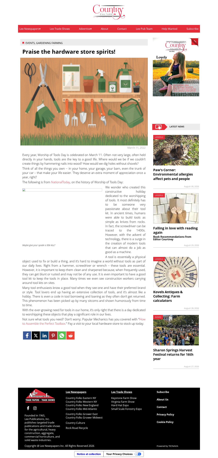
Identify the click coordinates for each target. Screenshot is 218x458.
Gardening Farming (49, 43)
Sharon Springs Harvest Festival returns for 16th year (173, 354)
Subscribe (193, 29)
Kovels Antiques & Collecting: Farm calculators (168, 296)
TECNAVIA (173, 446)
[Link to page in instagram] (35, 408)
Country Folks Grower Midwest (84, 417)
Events (30, 43)
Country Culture (75, 423)
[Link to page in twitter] (36, 335)
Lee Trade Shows (60, 29)
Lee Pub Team (144, 29)
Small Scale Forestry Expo (126, 409)
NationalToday (60, 182)
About (104, 29)
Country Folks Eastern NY (81, 398)
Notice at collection (89, 454)
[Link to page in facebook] (27, 335)
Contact (122, 29)
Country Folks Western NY (81, 401)
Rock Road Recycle (77, 428)
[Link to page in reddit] (70, 335)
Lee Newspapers (29, 29)
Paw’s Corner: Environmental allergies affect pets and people (173, 174)
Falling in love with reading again (175, 230)
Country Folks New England (82, 405)
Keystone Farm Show (123, 398)
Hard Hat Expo (120, 405)
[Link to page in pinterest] (53, 335)
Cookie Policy (165, 422)
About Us (162, 399)
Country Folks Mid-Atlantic (81, 409)
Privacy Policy (165, 414)
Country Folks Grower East (82, 414)
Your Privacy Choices (119, 454)
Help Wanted (169, 29)
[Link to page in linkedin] (44, 335)
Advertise (84, 29)
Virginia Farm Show (122, 401)
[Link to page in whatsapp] (62, 335)
